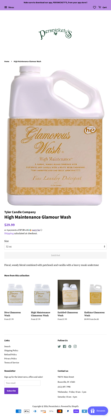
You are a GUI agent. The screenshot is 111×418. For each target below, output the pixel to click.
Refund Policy (10, 354)
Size (6, 241)
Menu (11, 7)
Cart (104, 7)
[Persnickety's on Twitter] (59, 347)
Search (7, 346)
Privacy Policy (10, 358)
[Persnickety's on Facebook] (64, 347)
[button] (55, 230)
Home (6, 61)
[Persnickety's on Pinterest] (69, 347)
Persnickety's (54, 406)
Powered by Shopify (70, 406)
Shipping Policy (11, 350)
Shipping (9, 233)
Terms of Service (11, 362)
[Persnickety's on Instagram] (75, 347)
